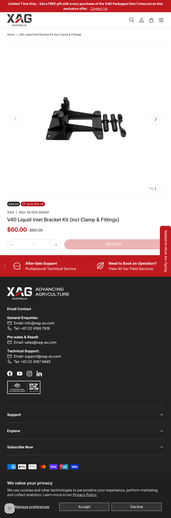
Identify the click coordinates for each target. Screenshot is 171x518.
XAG (10, 212)
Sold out (114, 244)
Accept (84, 506)
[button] (151, 20)
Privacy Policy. (85, 494)
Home (11, 34)
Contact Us (99, 8)
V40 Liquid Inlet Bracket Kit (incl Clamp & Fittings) (50, 34)
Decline (136, 506)
